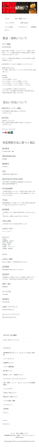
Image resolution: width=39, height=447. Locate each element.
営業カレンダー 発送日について (13, 374)
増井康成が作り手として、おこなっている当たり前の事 (19, 353)
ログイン (7, 30)
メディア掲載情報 (8, 366)
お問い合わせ (24, 23)
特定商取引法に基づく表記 (12, 435)
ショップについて (8, 358)
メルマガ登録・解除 (9, 400)
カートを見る (9, 27)
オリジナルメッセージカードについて (14, 378)
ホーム (7, 18)
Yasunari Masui (5, 424)
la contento (4, 420)
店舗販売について (8, 362)
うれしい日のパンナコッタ (11, 340)
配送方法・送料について (10, 396)
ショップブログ (9, 23)
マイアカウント (23, 27)
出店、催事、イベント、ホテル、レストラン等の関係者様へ (19, 383)
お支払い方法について (9, 392)
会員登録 (33, 27)
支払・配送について (21, 18)
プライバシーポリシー (28, 435)
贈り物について (7, 370)
